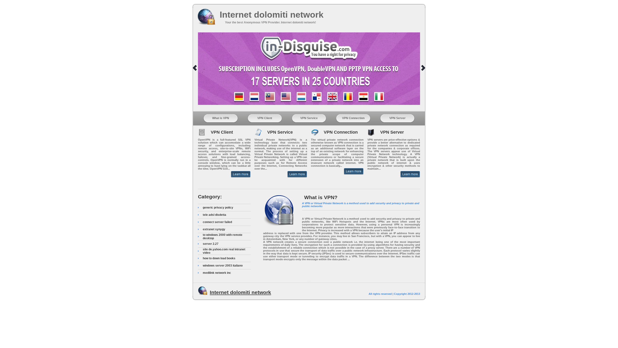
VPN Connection (353, 118)
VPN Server (397, 118)
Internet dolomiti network (271, 15)
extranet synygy (214, 229)
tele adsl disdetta (214, 215)
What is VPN (220, 118)
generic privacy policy (218, 207)
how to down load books (219, 258)
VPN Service (309, 118)
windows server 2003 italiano (223, 265)
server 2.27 (210, 244)
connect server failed (217, 222)
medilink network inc (217, 273)
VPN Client (264, 118)
